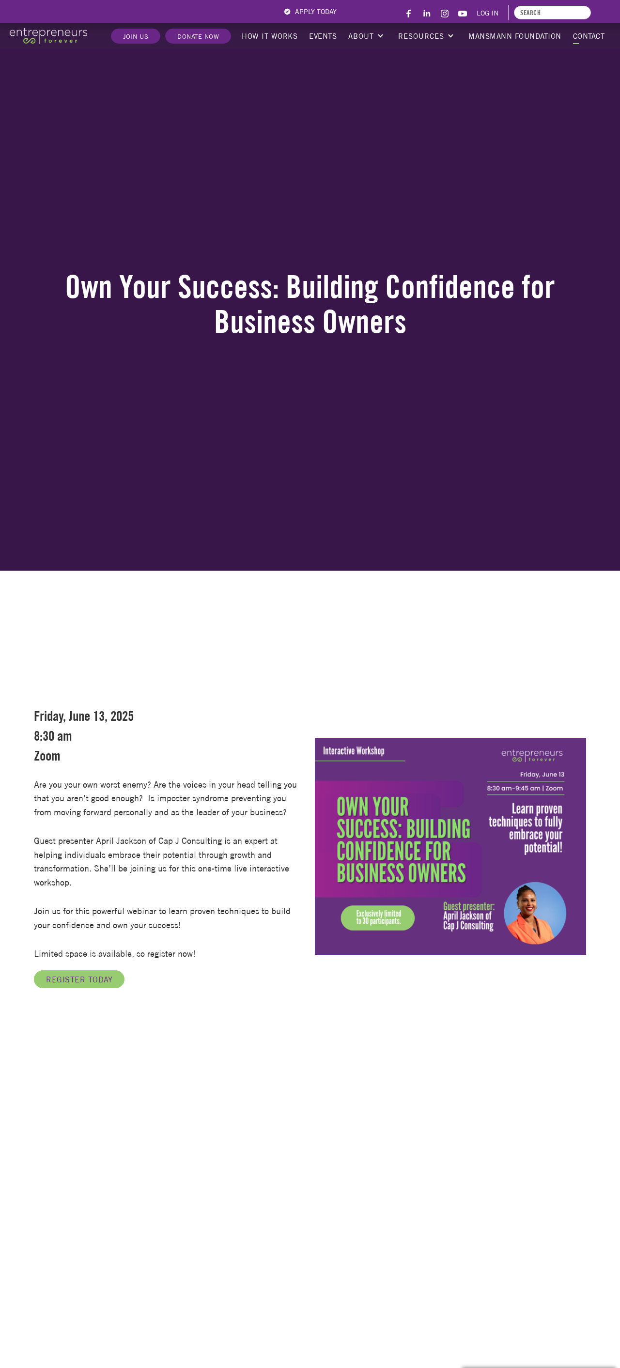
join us (310, 1302)
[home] (48, 36)
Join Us (136, 36)
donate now (198, 36)
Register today (79, 979)
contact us (310, 1330)
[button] (365, 36)
